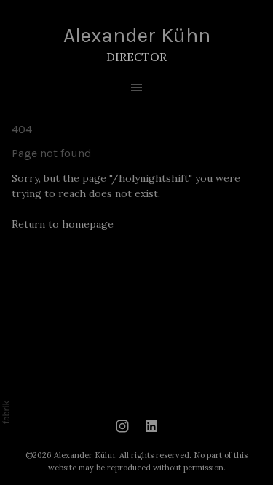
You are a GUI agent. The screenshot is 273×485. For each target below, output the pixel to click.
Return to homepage (63, 224)
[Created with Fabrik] (6, 412)
